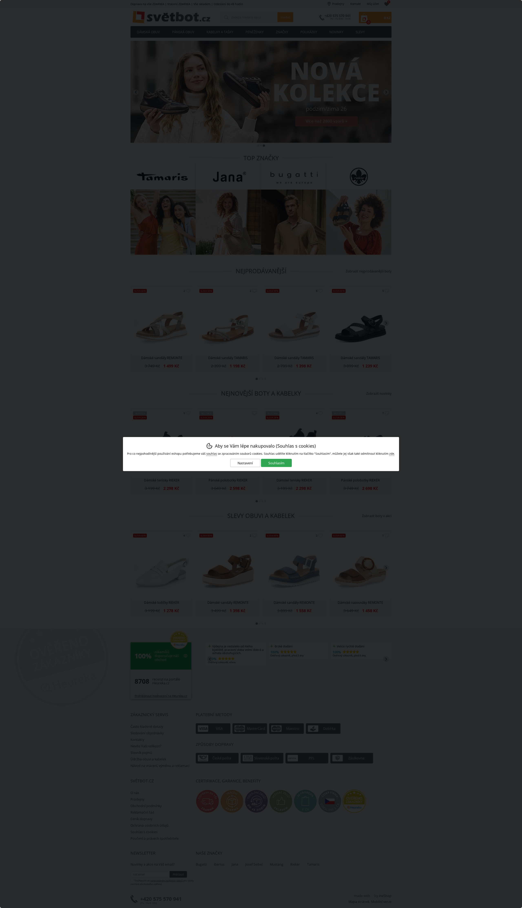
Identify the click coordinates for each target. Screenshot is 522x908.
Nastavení (245, 463)
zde (391, 454)
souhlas (211, 454)
